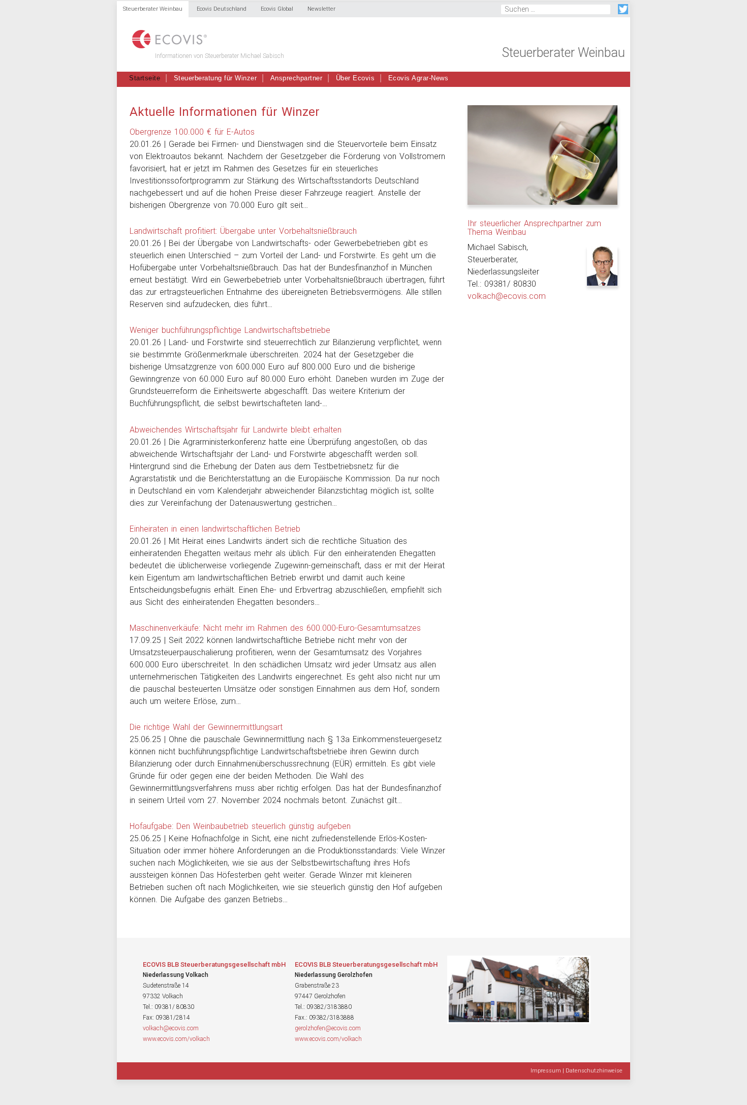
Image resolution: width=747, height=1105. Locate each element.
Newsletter (321, 9)
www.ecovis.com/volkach (176, 1038)
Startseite (144, 78)
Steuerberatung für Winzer (215, 78)
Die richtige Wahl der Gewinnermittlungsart (206, 727)
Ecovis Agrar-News (418, 78)
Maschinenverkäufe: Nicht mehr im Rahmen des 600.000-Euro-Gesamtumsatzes (275, 628)
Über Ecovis (355, 78)
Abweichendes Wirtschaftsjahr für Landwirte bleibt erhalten (235, 430)
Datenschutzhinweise (594, 1070)
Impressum (546, 1070)
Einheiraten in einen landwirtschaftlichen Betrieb (215, 529)
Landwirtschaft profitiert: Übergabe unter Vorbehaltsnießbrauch (243, 231)
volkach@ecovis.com (507, 296)
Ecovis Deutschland (221, 9)
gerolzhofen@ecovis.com (328, 1028)
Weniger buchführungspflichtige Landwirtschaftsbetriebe (230, 330)
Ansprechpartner (296, 78)
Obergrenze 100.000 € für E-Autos (192, 132)
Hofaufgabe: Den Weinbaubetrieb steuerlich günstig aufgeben (240, 826)
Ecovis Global (277, 9)
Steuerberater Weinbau (152, 9)
